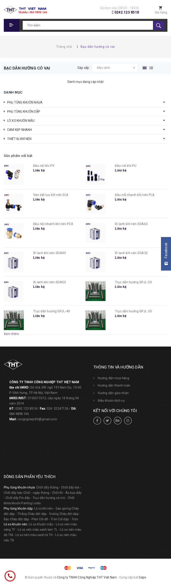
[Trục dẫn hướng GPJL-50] (96, 291)
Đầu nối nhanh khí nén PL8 (135, 195)
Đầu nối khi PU (125, 165)
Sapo (142, 577)
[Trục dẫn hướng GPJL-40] (14, 320)
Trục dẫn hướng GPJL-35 (133, 311)
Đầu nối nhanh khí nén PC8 (53, 224)
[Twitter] (107, 421)
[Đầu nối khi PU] (96, 175)
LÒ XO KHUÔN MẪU (21, 120)
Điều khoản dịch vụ (111, 400)
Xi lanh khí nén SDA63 (131, 224)
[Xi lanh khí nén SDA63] (96, 233)
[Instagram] (128, 421)
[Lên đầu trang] (163, 560)
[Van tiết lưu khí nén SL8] (14, 204)
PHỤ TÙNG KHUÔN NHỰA (25, 102)
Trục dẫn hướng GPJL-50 (133, 282)
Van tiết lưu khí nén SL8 (50, 195)
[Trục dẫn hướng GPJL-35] (96, 320)
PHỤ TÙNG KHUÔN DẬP (23, 111)
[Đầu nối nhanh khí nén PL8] (96, 204)
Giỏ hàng (161, 12)
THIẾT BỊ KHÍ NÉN (19, 139)
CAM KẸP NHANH (19, 130)
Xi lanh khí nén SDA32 (131, 253)
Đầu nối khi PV (44, 165)
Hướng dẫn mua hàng (113, 378)
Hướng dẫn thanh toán (114, 385)
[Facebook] (97, 421)
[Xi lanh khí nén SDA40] (14, 262)
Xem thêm (11, 334)
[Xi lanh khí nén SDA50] (14, 291)
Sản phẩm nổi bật (18, 156)
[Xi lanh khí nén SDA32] (96, 262)
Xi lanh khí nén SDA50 (49, 282)
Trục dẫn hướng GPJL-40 (51, 311)
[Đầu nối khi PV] (14, 175)
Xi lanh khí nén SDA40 (49, 253)
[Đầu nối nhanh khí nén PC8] (14, 233)
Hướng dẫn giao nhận (113, 393)
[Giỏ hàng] (158, 8)
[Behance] (118, 421)
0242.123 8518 (126, 12)
